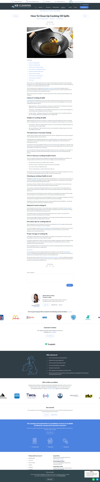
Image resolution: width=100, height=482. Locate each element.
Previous (16, 16)
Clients (70, 7)
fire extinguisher (46, 228)
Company (63, 7)
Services (40, 7)
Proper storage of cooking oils (35, 77)
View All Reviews (50, 335)
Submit (69, 285)
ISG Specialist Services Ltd (21, 6)
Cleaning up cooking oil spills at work (36, 71)
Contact (75, 7)
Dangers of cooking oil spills (34, 65)
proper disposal (68, 208)
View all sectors (50, 432)
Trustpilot (53, 332)
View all (70, 311)
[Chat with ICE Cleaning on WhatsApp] (93, 479)
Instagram (31, 467)
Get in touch (31, 80)
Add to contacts (36, 306)
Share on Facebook (47, 24)
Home (36, 7)
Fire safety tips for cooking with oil (36, 75)
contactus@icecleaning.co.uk (53, 257)
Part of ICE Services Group (79, 1)
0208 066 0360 (85, 4)
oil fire (59, 224)
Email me (60, 304)
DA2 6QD (62, 458)
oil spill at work (35, 178)
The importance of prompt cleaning (36, 67)
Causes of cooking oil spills (34, 62)
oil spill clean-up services (49, 88)
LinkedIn (30, 464)
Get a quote (83, 7)
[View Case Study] (7, 317)
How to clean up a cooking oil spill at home (37, 69)
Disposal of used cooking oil (34, 73)
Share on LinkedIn (53, 24)
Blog (44, 10)
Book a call (46, 304)
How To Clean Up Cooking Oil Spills (53, 10)
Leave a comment (30, 272)
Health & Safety (56, 7)
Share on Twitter (50, 24)
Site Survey (48, 7)
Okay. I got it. (50, 479)
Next (85, 16)
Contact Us (31, 460)
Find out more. (62, 475)
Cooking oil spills (30, 100)
